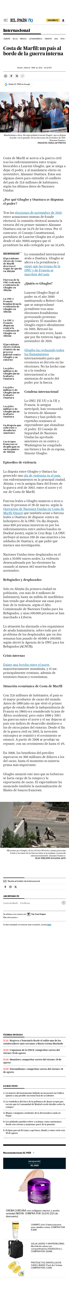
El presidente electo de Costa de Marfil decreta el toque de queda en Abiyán (12, 265)
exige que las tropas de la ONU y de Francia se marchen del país (42, 270)
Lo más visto (10, 1086)
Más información (10, 917)
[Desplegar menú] (5, 20)
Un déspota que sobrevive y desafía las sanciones (12, 429)
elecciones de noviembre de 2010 (38, 213)
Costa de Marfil (10, 903)
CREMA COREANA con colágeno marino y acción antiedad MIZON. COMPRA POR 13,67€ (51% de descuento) (33, 1213)
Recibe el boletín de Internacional (24, 881)
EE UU (15, 39)
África (63, 39)
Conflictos (25, 903)
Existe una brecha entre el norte (26, 665)
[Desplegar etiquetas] (63, 903)
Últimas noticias (13, 1034)
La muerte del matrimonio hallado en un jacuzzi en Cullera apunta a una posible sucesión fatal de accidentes (35, 1094)
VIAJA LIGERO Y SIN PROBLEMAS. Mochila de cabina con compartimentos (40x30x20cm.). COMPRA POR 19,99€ (48, 1247)
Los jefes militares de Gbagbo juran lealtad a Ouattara (11, 373)
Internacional (16, 30)
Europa (7, 39)
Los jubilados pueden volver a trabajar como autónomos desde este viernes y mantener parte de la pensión (34, 1123)
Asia (56, 39)
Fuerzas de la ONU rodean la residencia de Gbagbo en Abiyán (11, 285)
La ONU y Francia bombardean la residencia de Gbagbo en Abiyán (12, 305)
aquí (49, 924)
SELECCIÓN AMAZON (34, 1163)
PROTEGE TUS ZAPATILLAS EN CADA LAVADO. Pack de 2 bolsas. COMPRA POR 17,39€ (47, 1265)
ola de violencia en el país (42, 475)
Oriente (48, 39)
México (23, 39)
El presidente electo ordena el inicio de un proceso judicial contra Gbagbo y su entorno (12, 352)
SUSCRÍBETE (53, 20)
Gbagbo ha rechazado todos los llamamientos (44, 352)
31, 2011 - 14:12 (41, 68)
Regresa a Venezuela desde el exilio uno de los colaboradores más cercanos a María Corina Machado (33, 1042)
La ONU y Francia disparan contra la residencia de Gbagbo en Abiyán (11, 328)
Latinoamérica (35, 39)
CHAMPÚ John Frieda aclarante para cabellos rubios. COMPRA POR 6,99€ (48, 1227)
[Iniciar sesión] (63, 20)
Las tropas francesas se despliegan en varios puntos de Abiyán (11, 447)
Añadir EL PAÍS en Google (19, 84)
